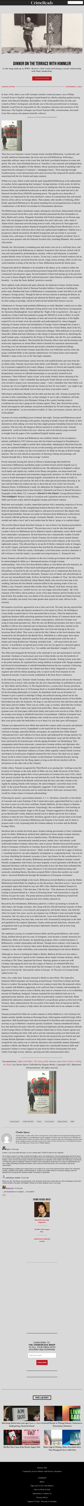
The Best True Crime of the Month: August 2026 (21, 1447)
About (42, 1481)
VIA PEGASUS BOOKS (42, 78)
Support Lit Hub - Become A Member (42, 1501)
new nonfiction (49, 1121)
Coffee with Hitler (28, 1121)
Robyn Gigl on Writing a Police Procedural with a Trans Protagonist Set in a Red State (62, 1449)
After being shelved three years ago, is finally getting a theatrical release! (22, 1425)
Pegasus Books (62, 1121)
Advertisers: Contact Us (42, 1493)
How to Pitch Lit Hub (42, 1489)
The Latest (42, 1397)
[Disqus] (42, 1171)
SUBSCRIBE (42, 1362)
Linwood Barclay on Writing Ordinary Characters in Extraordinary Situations (62, 1425)
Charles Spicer (8, 87)
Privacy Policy (42, 1497)
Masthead (42, 1478)
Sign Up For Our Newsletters (42, 1485)
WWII (72, 1121)
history (39, 1121)
